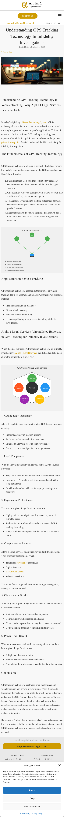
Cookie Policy (25, 813)
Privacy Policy (37, 813)
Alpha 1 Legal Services (26, 352)
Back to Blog (7, 52)
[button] (59, 765)
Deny (32, 798)
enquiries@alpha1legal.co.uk (20, 23)
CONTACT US (27, 16)
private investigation (10, 142)
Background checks (15, 571)
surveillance (22, 562)
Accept (32, 790)
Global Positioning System (34, 122)
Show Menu (60, 16)
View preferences (32, 806)
